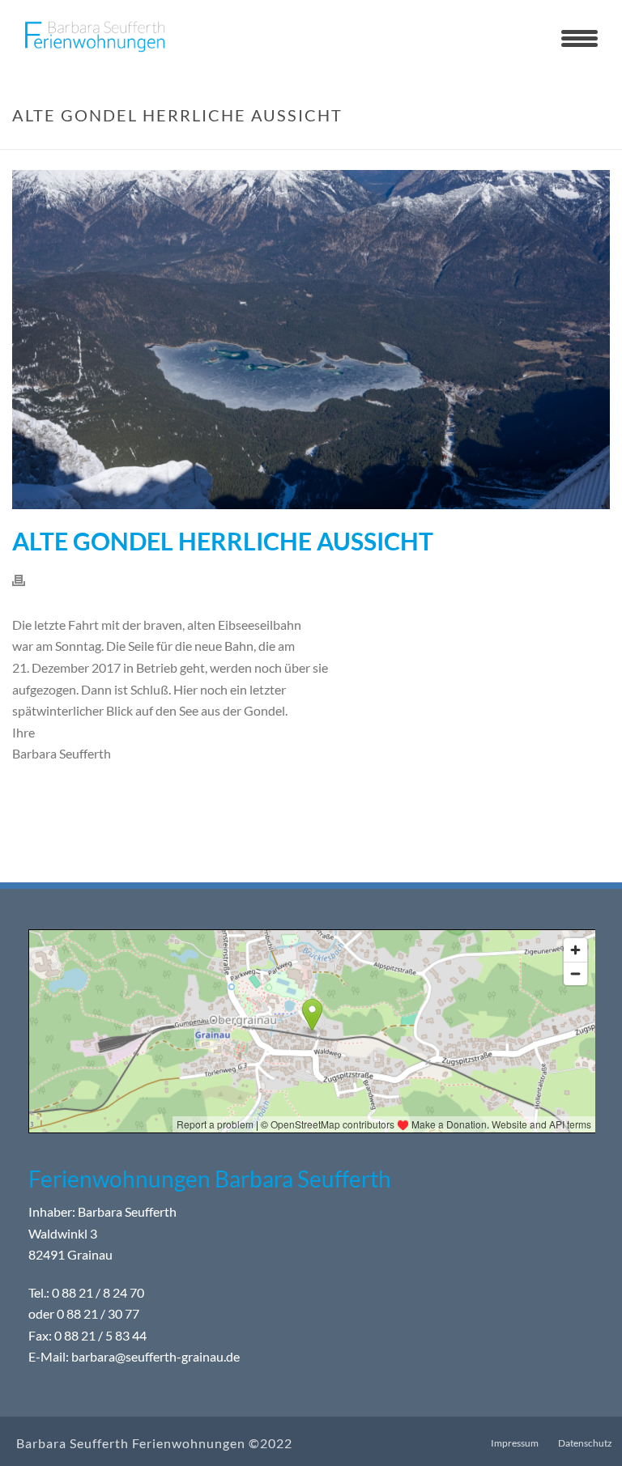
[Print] (26, 579)
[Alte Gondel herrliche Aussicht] (311, 339)
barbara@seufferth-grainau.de (155, 1356)
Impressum (515, 1443)
